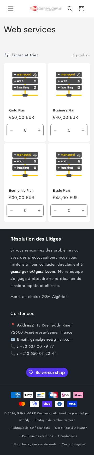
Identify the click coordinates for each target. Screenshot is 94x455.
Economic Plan (21, 191)
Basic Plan (61, 191)
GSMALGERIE (26, 413)
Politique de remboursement (55, 420)
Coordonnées (67, 436)
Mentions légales (73, 444)
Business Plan (64, 110)
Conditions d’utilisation (71, 428)
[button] (10, 8)
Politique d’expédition (37, 436)
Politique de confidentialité (31, 428)
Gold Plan (17, 110)
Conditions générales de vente (35, 444)
